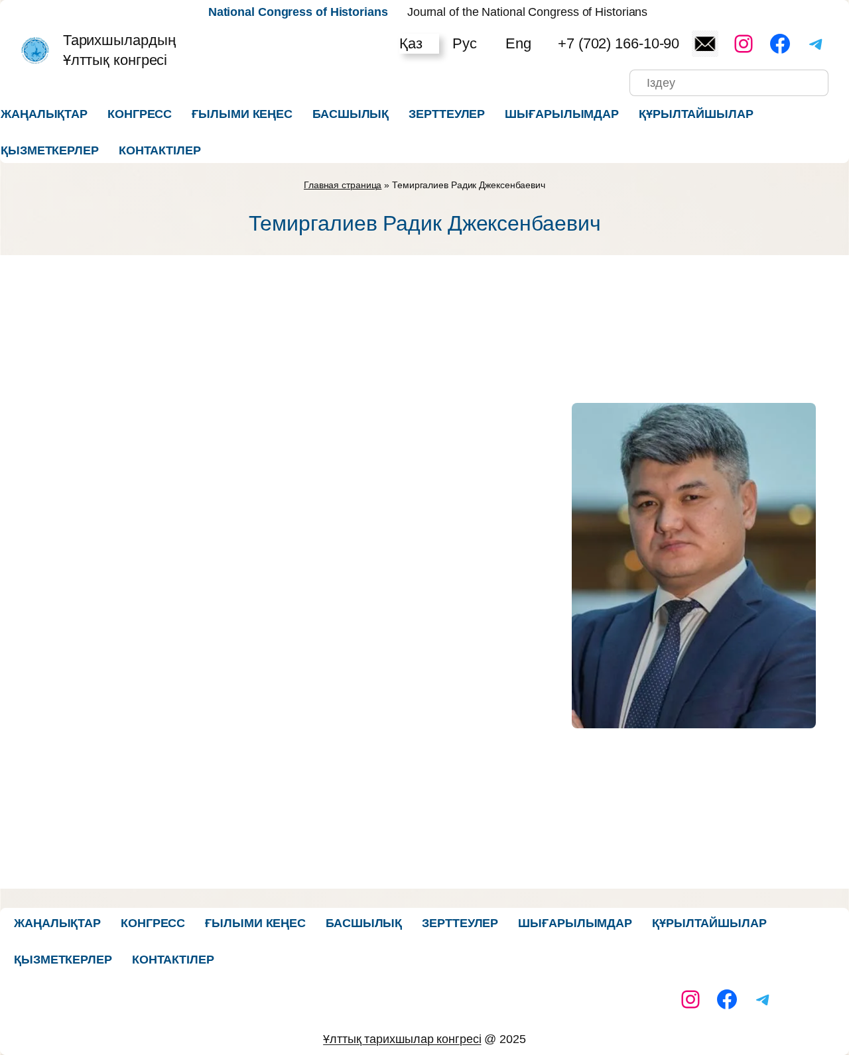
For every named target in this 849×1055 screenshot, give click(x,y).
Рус (464, 43)
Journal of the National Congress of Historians (527, 12)
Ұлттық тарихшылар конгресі (402, 1039)
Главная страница (342, 185)
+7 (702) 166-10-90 (618, 43)
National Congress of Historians (298, 12)
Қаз (411, 43)
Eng (518, 43)
